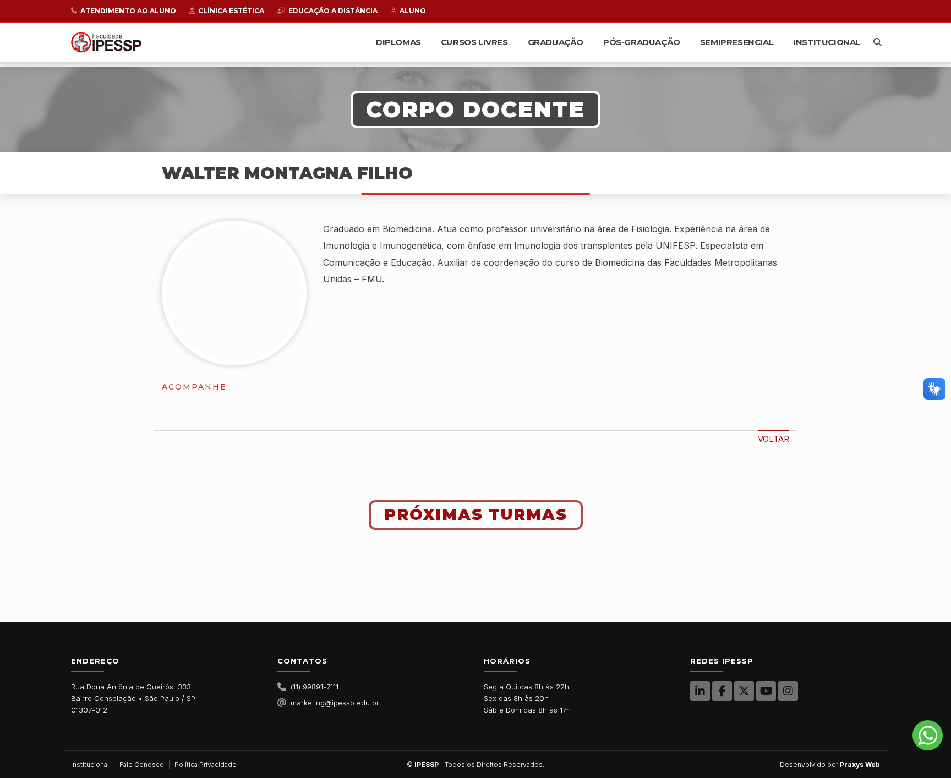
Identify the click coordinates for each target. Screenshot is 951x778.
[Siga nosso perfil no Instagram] (788, 691)
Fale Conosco (141, 764)
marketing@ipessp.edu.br (335, 702)
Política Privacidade (205, 764)
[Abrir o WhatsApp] (927, 735)
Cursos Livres (474, 42)
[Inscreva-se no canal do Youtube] (766, 691)
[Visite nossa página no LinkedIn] (700, 691)
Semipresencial (736, 42)
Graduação (555, 42)
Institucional (826, 42)
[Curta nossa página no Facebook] (722, 691)
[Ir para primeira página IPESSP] (106, 42)
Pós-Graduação (641, 42)
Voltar (773, 439)
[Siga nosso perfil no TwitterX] (744, 691)
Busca (877, 42)
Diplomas (398, 42)
